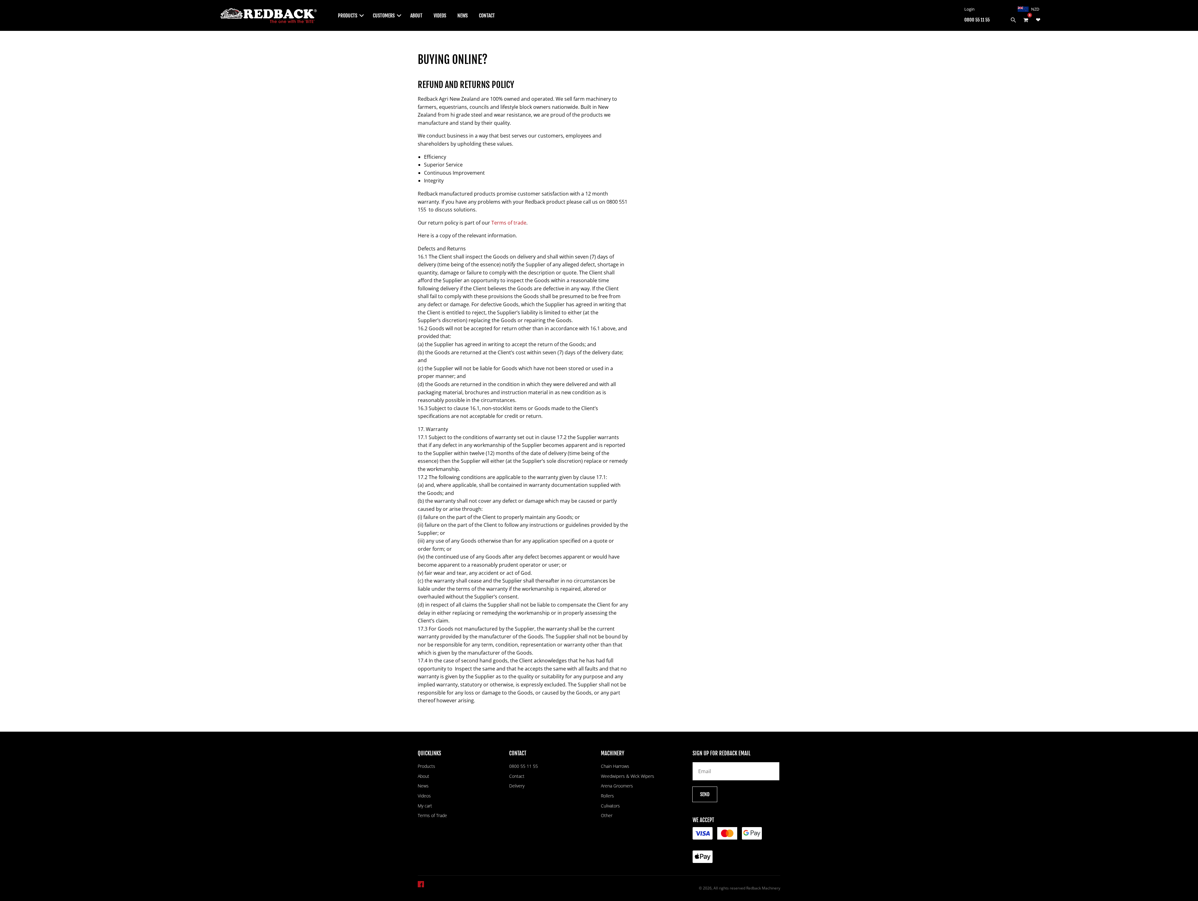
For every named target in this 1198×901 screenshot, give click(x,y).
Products (426, 766)
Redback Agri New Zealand (160, 15)
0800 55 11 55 (977, 20)
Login (969, 9)
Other (606, 815)
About (416, 15)
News (462, 15)
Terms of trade (508, 222)
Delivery (516, 786)
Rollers (607, 796)
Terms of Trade (432, 815)
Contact (487, 15)
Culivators (610, 806)
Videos (440, 15)
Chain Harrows (615, 766)
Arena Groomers (617, 786)
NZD (1035, 9)
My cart (425, 806)
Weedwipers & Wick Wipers (627, 776)
